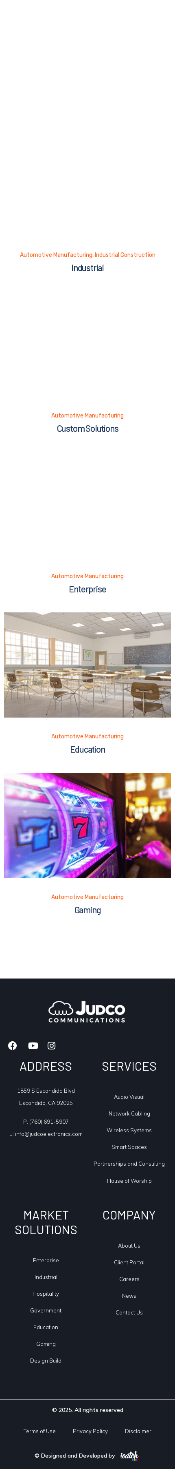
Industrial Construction (125, 255)
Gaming (87, 909)
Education (87, 749)
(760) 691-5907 (49, 1121)
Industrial (87, 267)
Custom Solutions (87, 428)
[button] (154, 20)
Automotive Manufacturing (56, 255)
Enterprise (87, 588)
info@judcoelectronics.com (49, 1134)
